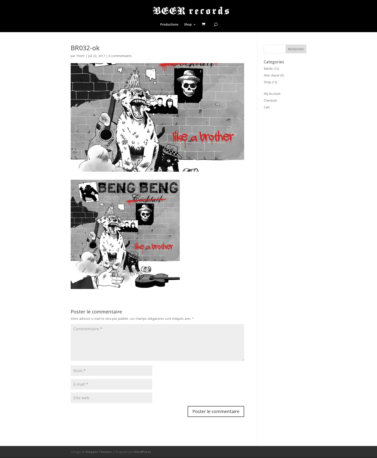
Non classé (271, 75)
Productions (169, 24)
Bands (268, 68)
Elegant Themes (99, 452)
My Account (272, 94)
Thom (80, 56)
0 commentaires (120, 56)
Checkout (270, 100)
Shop (188, 24)
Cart (267, 107)
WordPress (142, 452)
